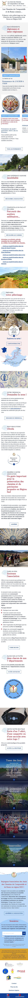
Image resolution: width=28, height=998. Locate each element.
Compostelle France (20, 965)
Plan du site (14, 987)
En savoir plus (14, 69)
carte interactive (15, 408)
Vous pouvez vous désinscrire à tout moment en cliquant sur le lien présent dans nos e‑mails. (14, 945)
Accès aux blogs (14, 672)
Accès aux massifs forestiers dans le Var (14, 255)
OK (24, 933)
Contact (14, 983)
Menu (8, 997)
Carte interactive (14, 344)
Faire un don (14, 647)
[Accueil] (14, 3)
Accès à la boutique (14, 748)
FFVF (8, 978)
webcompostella (17, 978)
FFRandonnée (21, 971)
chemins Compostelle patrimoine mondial (9, 965)
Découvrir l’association (14, 199)
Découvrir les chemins (14, 235)
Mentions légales (14, 990)
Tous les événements (14, 149)
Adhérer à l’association (14, 913)
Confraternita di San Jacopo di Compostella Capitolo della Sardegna (12, 971)
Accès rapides (19, 997)
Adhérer (14, 524)
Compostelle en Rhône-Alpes (5, 971)
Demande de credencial (14, 418)
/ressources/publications (14, 459)
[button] (14, 162)
